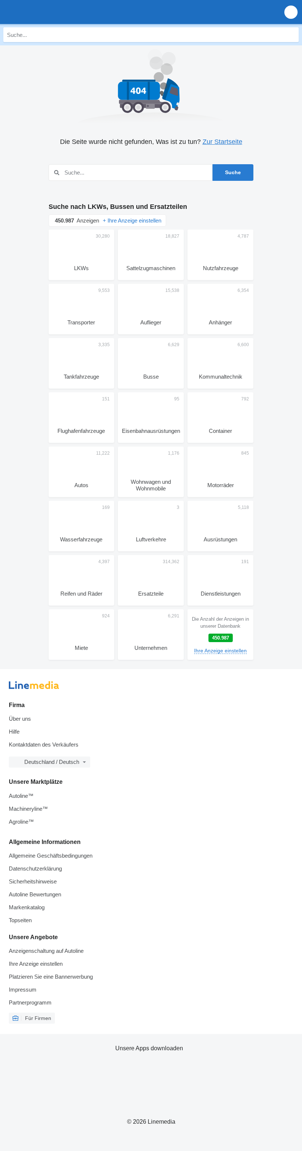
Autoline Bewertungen (35, 894)
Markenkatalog (27, 907)
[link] (220, 634)
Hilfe (14, 731)
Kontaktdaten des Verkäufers (43, 744)
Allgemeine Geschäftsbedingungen (50, 855)
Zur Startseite (222, 141)
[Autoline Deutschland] (48, 12)
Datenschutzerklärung (35, 868)
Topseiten (20, 920)
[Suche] (291, 34)
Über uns (20, 719)
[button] (291, 12)
